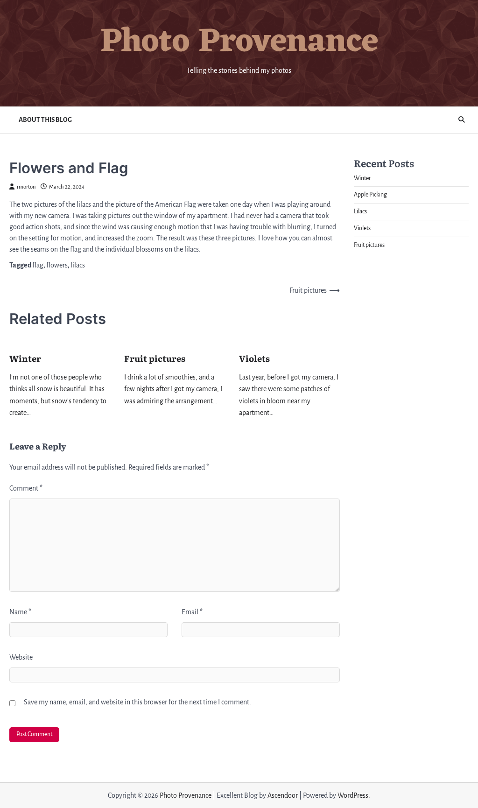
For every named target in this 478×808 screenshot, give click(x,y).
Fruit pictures (154, 358)
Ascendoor (282, 795)
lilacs (77, 265)
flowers (57, 265)
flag (37, 265)
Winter (25, 358)
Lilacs (360, 211)
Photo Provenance (239, 43)
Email (192, 612)
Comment (25, 488)
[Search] (462, 120)
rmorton (26, 187)
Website (21, 657)
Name (20, 612)
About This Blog (45, 119)
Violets (254, 358)
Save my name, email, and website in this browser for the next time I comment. (137, 702)
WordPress (352, 795)
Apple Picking (370, 194)
